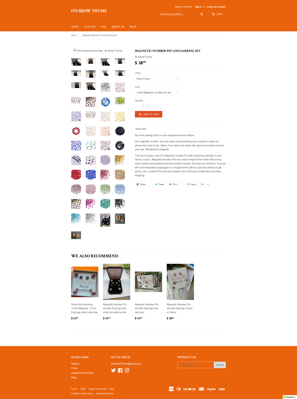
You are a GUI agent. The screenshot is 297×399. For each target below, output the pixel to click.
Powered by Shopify (105, 393)
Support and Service (82, 372)
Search (75, 363)
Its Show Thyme (89, 11)
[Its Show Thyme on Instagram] (127, 371)
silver (137, 86)
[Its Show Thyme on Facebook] (120, 371)
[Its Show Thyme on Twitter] (113, 371)
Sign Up (220, 364)
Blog (133, 26)
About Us (118, 26)
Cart (219, 14)
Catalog (89, 26)
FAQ (103, 26)
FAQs (74, 368)
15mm (138, 72)
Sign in (198, 6)
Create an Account (216, 6)
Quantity (139, 100)
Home (75, 26)
